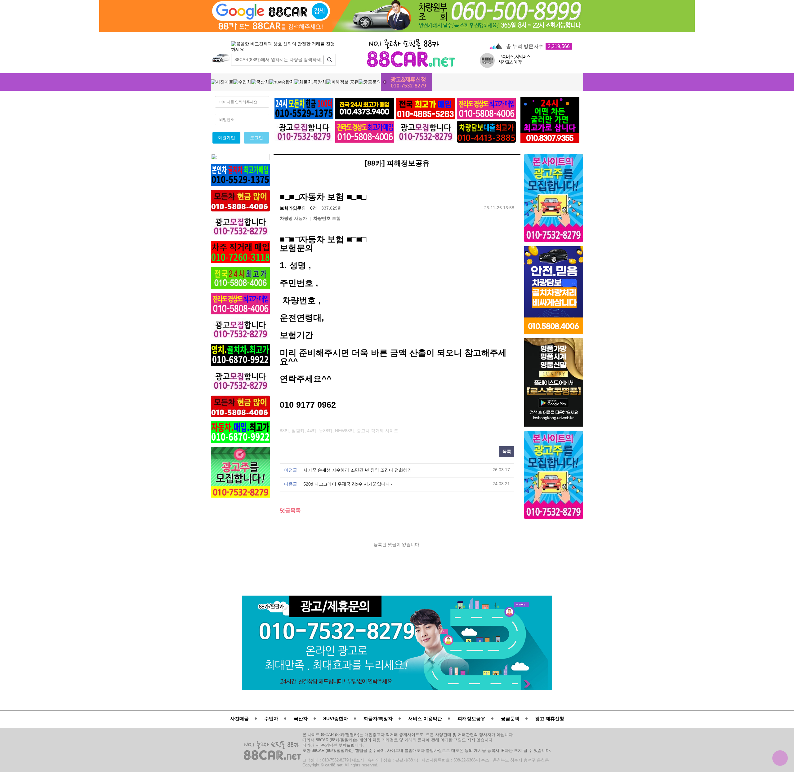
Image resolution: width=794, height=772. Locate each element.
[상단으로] (780, 758)
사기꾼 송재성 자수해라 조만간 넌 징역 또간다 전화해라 (357, 470)
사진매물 (239, 718)
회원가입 (226, 137)
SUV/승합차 (335, 718)
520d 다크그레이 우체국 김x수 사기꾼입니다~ (347, 484)
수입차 (271, 718)
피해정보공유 (471, 718)
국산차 (301, 718)
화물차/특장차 (378, 718)
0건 (313, 208)
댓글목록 (290, 510)
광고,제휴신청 (549, 718)
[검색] (328, 59)
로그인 (256, 137)
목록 (506, 451)
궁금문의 (510, 718)
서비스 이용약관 (425, 718)
